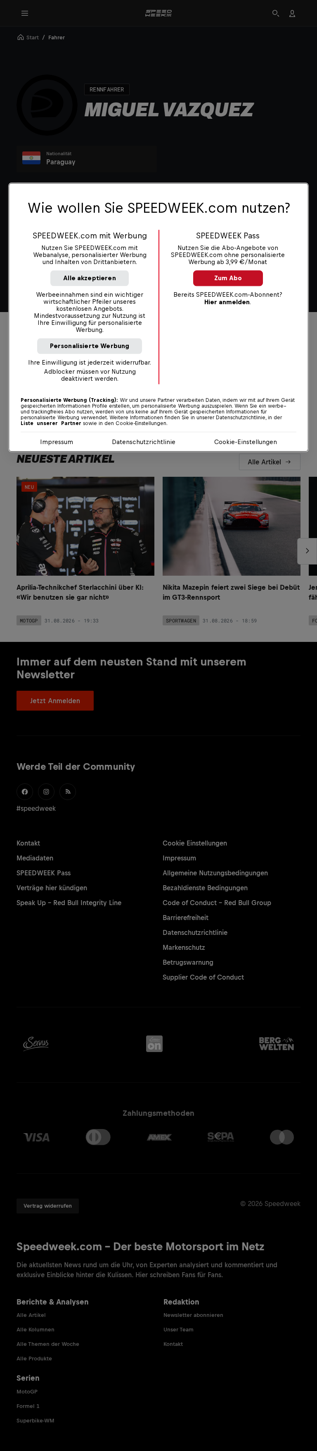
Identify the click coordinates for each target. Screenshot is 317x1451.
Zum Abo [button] (228, 277)
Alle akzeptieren (89, 277)
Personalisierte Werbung (90, 345)
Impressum (56, 441)
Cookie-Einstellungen (245, 441)
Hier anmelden (227, 301)
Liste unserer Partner (51, 423)
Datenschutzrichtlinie (143, 441)
